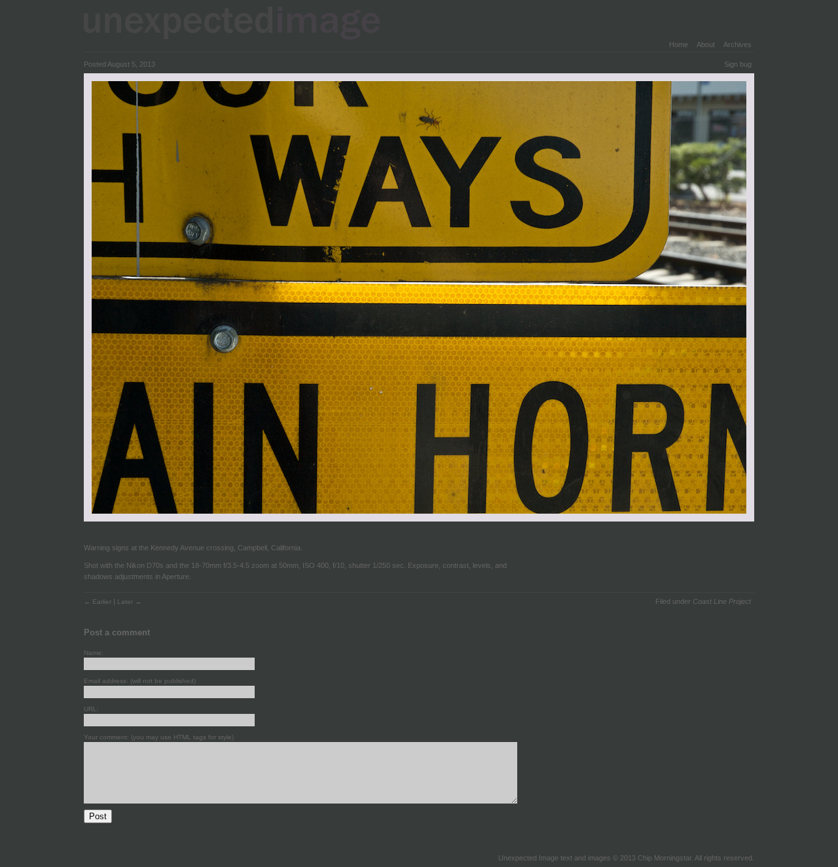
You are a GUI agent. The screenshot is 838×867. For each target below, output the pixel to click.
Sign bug (738, 64)
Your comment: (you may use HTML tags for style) (159, 737)
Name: (93, 652)
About (706, 44)
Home (678, 44)
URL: (91, 709)
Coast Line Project (722, 601)
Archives (737, 44)
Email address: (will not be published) (140, 680)
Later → (129, 601)
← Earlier (98, 601)
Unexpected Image (240, 22)
